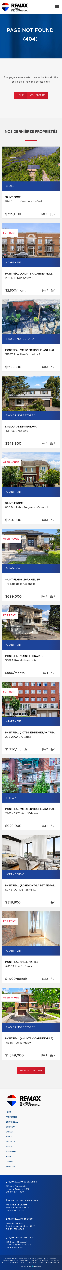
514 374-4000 (17, 1192)
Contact (10, 1161)
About (9, 1137)
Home (20, 95)
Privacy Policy (18, 1262)
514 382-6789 (16, 1248)
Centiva (36, 1266)
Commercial (12, 1122)
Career (9, 1132)
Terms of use (32, 1262)
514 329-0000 (17, 1229)
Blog (8, 1156)
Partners (10, 1142)
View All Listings (30, 1071)
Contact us (37, 95)
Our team (10, 1127)
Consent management (50, 1262)
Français (10, 1166)
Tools (9, 1147)
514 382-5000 (17, 1211)
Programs (11, 1152)
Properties (11, 1117)
